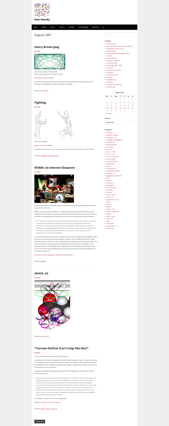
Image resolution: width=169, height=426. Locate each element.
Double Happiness (48, 255)
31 (124, 111)
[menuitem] (35, 27)
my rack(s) (110, 68)
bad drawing (110, 164)
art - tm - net (45, 336)
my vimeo (110, 77)
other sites (95, 27)
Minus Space (44, 78)
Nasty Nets (38, 255)
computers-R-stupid (113, 171)
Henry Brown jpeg (46, 47)
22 (116, 108)
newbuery (110, 82)
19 (132, 105)
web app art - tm (112, 226)
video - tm (110, 219)
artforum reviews (112, 161)
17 (124, 105)
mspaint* (109, 192)
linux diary (110, 190)
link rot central (111, 188)
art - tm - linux (111, 152)
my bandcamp (111, 51)
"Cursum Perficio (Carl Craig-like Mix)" (61, 348)
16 (120, 105)
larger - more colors (40, 145)
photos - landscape (113, 212)
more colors (38, 142)
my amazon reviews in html (115, 49)
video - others (111, 216)
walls (108, 221)
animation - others (112, 135)
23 (120, 108)
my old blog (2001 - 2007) (114, 65)
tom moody (42, 19)
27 (107, 111)
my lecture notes (112, 63)
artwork (43, 27)
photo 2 (109, 204)
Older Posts (40, 421)
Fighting (40, 102)
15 (116, 105)
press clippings (83, 27)
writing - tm (110, 228)
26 (132, 108)
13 (107, 105)
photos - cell (110, 209)
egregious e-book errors (114, 176)
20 (107, 108)
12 (132, 102)
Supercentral (59, 255)
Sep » (110, 113)
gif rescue (110, 183)
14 (111, 105)
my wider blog (111, 80)
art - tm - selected (112, 157)
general (43, 261)
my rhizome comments (114, 70)
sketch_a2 (41, 273)
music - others (45, 409)
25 (128, 108)
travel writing (111, 87)
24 (124, 108)
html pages (110, 185)
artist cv (52, 27)
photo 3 (109, 207)
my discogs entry (112, 58)
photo (108, 202)
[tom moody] (42, 10)
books (108, 166)
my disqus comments (113, 61)
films (108, 178)
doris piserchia (111, 44)
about (35, 27)
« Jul (106, 113)
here (90, 212)
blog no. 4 (81, 360)
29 (116, 111)
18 (128, 105)
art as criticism (111, 159)
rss (103, 27)
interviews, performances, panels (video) (119, 46)
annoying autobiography (114, 140)
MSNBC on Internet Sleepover (54, 168)
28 (111, 111)
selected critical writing (114, 84)
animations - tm (46, 156)
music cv (62, 27)
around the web (112, 145)
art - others (44, 91)
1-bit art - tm (111, 133)
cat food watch (111, 168)
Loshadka (70, 255)
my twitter (110, 73)
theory (109, 214)
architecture (111, 142)
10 (124, 102)
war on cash (110, 223)
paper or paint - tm (112, 200)
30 (120, 111)
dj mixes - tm (111, 173)
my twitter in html (112, 75)
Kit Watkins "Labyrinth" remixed (50, 402)
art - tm (109, 149)
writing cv (72, 27)
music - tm (54, 409)
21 (111, 108)
